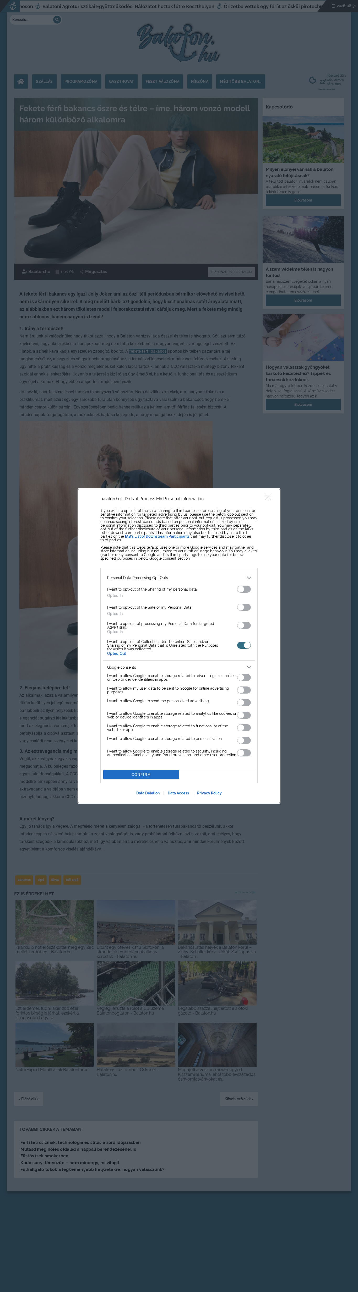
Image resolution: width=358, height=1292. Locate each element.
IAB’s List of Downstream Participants (157, 536)
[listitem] (179, 577)
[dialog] (179, 646)
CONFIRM (141, 775)
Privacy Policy (209, 793)
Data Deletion (148, 793)
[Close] (270, 499)
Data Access (178, 793)
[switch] (244, 589)
